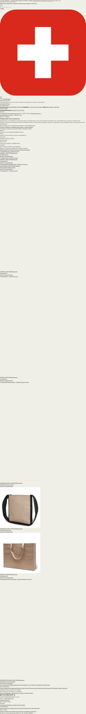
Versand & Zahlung (18, 711)
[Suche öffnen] (1, 5)
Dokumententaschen (15, 150)
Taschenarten (3, 3)
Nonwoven (31, 688)
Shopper (28, 150)
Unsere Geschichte (4, 708)
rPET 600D (4, 688)
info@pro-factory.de (47, 0)
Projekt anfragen (7, 99)
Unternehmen (34, 3)
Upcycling (36, 688)
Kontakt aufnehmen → (36, 113)
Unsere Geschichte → (5, 104)
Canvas (40, 688)
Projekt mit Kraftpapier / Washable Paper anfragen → (12, 127)
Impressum (2, 711)
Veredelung (20, 3)
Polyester (27, 688)
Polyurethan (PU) (48, 688)
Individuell (14, 3)
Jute (43, 688)
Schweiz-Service (28, 708)
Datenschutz (9, 711)
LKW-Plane (9, 688)
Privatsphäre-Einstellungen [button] (29, 711)
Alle (1, 150)
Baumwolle (14, 688)
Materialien (9, 3)
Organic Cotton (21, 688)
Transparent (64, 688)
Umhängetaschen (6, 150)
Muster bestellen (29, 127)
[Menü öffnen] (1, 99)
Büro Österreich (36, 708)
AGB (13, 711)
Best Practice (18, 708)
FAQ (22, 708)
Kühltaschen (23, 150)
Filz (1, 688)
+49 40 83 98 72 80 (37, 0)
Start (1, 115)
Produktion (12, 708)
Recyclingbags (26, 3)
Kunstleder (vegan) (57, 688)
